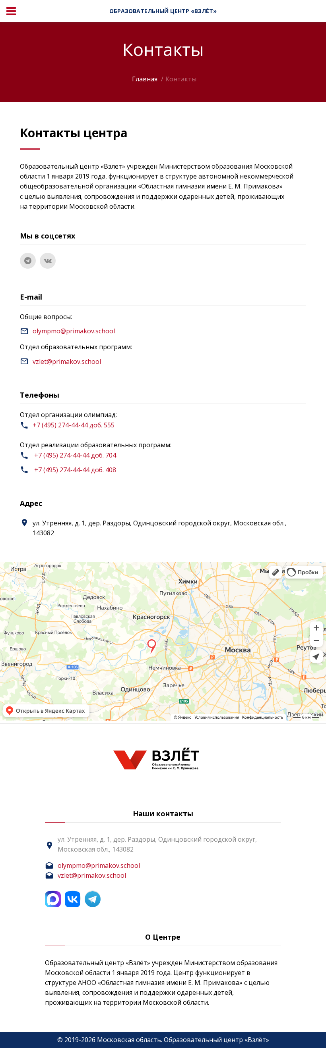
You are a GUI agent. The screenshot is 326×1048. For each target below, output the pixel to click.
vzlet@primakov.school (67, 361)
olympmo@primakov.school (74, 331)
